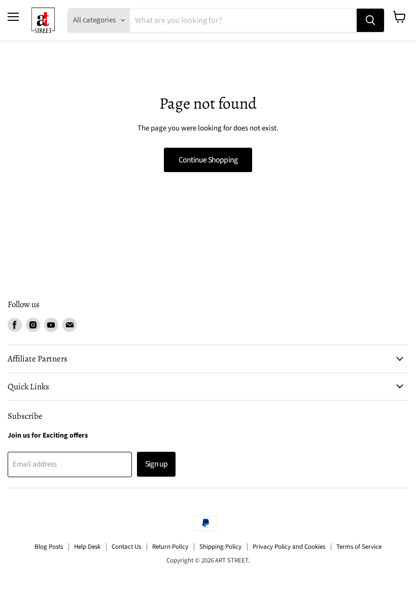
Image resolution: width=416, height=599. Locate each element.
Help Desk (87, 546)
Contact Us (126, 546)
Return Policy (170, 546)
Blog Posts (48, 546)
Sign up (156, 464)
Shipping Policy (220, 546)
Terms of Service (359, 546)
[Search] (370, 20)
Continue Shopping (208, 159)
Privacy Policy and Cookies (289, 546)
